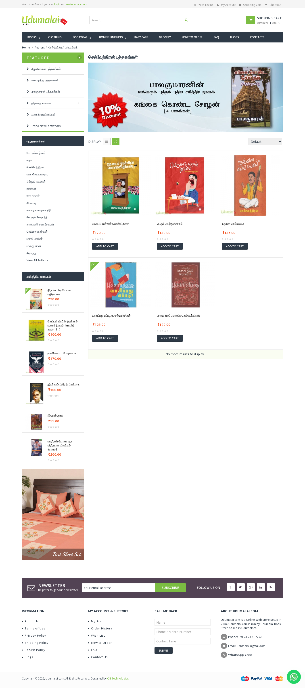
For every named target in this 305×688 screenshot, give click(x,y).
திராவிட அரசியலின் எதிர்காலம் (59, 292)
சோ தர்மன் (33, 196)
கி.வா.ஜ (31, 203)
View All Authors (37, 260)
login (57, 4)
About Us (32, 621)
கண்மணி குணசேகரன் (40, 224)
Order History (101, 628)
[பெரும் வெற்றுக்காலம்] (185, 185)
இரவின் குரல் (55, 416)
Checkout (275, 5)
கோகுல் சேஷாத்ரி (37, 217)
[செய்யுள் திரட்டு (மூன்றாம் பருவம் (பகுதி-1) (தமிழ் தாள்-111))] (36, 330)
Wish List (98, 635)
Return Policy (35, 650)
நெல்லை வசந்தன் (37, 231)
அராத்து (31, 253)
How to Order (101, 643)
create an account (76, 4)
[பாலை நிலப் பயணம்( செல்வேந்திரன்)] (185, 284)
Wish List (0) (205, 5)
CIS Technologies (118, 678)
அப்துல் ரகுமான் (36, 181)
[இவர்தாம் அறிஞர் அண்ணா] (36, 393)
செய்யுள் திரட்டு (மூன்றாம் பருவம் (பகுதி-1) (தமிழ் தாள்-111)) (62, 325)
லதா (29, 160)
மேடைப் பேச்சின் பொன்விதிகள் (110, 224)
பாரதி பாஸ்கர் (35, 239)
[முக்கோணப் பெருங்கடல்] (36, 362)
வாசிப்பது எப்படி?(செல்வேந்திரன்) (111, 315)
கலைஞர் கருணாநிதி (39, 210)
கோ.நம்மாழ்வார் (36, 153)
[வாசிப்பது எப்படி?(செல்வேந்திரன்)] (120, 284)
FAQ (94, 650)
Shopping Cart (252, 5)
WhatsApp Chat (240, 655)
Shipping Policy (36, 643)
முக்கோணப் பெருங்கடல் (62, 353)
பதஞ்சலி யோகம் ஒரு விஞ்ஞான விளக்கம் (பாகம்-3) (60, 445)
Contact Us (99, 657)
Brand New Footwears (45, 126)
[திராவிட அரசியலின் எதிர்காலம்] (36, 299)
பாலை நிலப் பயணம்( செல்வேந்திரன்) (178, 315)
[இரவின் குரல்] (36, 422)
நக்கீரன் (31, 189)
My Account (228, 5)
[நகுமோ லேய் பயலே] (250, 185)
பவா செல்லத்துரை (37, 174)
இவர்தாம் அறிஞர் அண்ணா (64, 384)
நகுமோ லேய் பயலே (233, 224)
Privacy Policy (35, 635)
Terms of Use (35, 628)
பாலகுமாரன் (34, 246)
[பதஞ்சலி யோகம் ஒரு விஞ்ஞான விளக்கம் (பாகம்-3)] (36, 447)
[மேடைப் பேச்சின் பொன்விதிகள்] (120, 185)
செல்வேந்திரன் (35, 167)
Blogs (29, 657)
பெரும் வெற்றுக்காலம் (169, 224)
